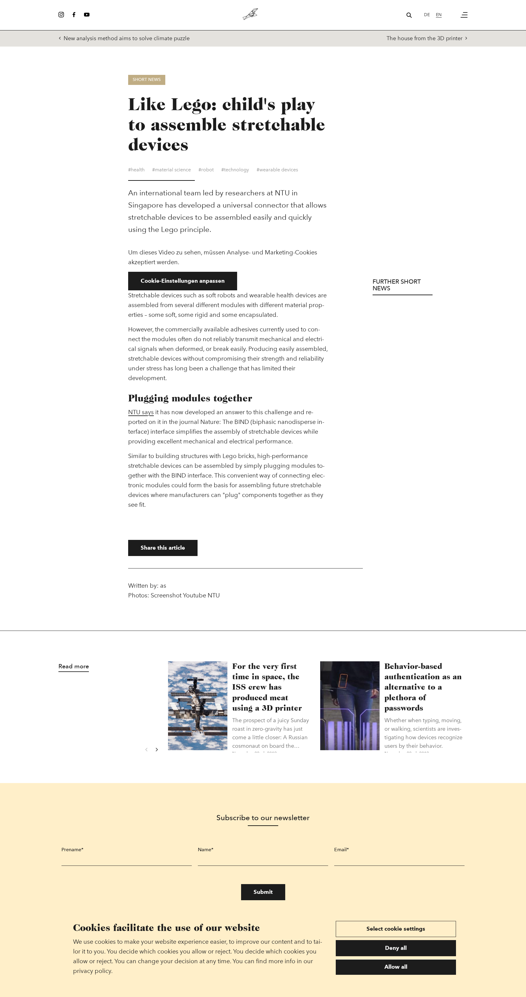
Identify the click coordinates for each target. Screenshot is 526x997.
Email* (341, 849)
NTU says (141, 412)
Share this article (163, 547)
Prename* (72, 849)
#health (136, 170)
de (427, 14)
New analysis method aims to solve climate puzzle (127, 38)
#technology (235, 170)
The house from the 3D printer (424, 38)
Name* (205, 849)
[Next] (156, 750)
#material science (171, 170)
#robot (206, 170)
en (439, 14)
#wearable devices (277, 170)
